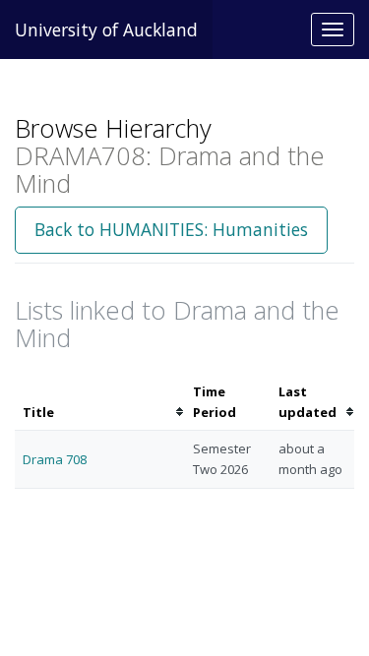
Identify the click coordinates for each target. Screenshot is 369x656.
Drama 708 (55, 459)
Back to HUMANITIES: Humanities (171, 229)
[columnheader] (100, 402)
